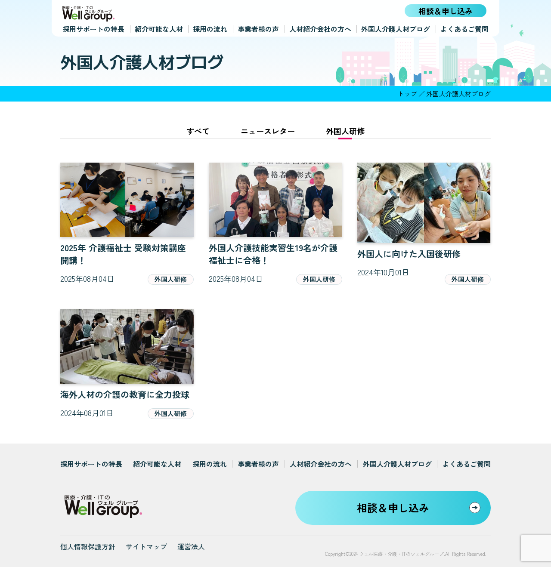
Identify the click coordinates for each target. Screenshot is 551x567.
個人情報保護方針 (87, 546)
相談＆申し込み (445, 10)
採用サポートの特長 (93, 29)
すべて (198, 130)
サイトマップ (146, 546)
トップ (407, 93)
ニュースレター (268, 130)
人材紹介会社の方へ (320, 29)
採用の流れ (210, 29)
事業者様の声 (258, 29)
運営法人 (191, 546)
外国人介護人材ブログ (395, 29)
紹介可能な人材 (159, 29)
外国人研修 (345, 130)
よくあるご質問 (464, 29)
